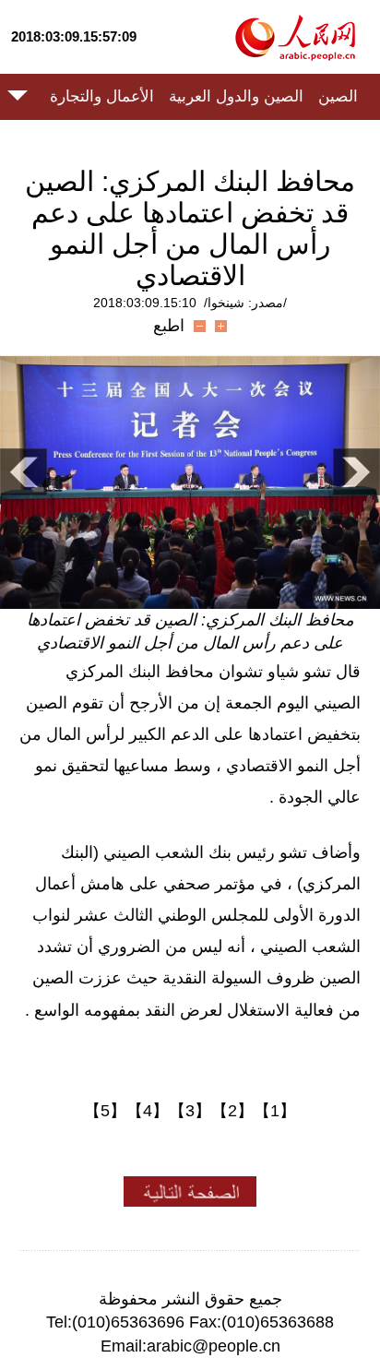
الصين (338, 96)
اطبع (168, 325)
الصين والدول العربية (236, 96)
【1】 (275, 1111)
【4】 (147, 1111)
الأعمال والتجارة (102, 96)
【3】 (190, 1111)
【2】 (232, 1111)
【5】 (105, 1111)
